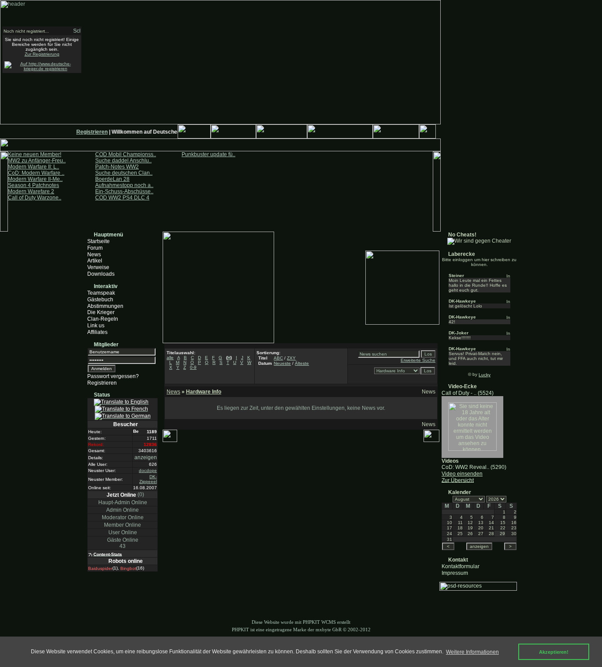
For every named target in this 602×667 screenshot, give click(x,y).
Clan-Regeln (102, 319)
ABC (278, 358)
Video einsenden (462, 474)
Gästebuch (100, 299)
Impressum (455, 573)
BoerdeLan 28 (112, 179)
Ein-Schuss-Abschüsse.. (124, 191)
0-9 (193, 367)
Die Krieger (101, 312)
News (94, 254)
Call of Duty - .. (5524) (468, 393)
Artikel (94, 261)
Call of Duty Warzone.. (34, 198)
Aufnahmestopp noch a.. (124, 185)
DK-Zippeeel (148, 479)
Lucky (485, 374)
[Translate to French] (121, 409)
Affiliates (97, 332)
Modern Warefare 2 (31, 191)
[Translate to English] (121, 402)
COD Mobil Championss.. (125, 154)
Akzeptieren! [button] (554, 652)
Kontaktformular (460, 566)
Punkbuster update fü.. (208, 154)
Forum (95, 248)
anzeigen (145, 457)
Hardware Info (203, 392)
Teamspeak (101, 293)
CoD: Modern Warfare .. (36, 173)
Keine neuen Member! (34, 154)
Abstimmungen (105, 306)
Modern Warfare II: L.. (33, 167)
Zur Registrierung (42, 54)
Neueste (282, 363)
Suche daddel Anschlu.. (123, 160)
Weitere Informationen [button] (472, 652)
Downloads (101, 274)
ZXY (291, 358)
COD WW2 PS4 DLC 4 (122, 198)
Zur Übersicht (458, 480)
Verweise (98, 267)
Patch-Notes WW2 (117, 167)
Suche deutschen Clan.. (123, 173)
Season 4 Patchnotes (33, 185)
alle (170, 357)
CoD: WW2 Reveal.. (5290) (474, 467)
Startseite (98, 241)
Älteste (302, 363)
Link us (95, 325)
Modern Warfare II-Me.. (35, 179)
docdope (148, 470)
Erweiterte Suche (418, 360)
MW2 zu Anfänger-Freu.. (37, 160)
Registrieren (89, 132)
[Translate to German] (123, 416)
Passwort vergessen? (113, 376)
